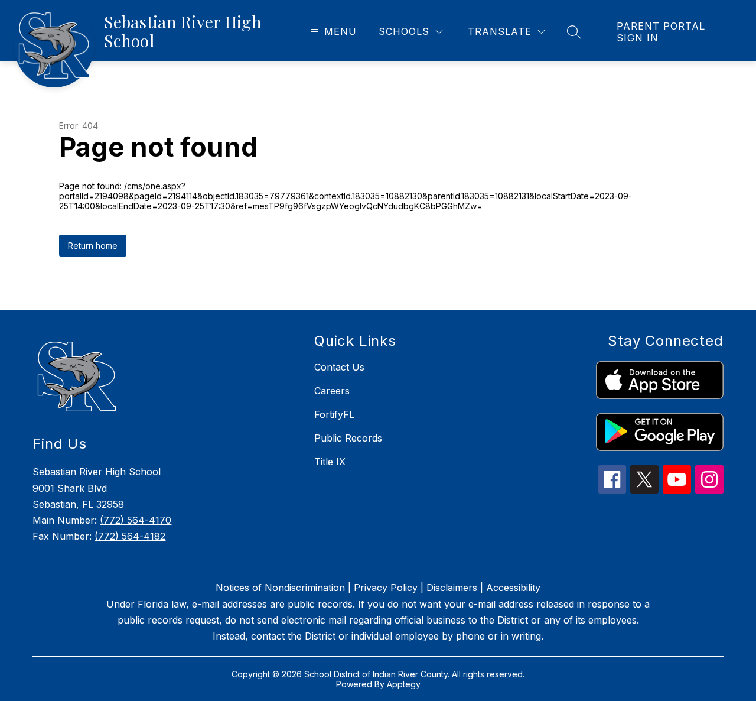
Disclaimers (451, 587)
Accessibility (513, 587)
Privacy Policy (386, 587)
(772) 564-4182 (129, 536)
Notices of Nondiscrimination (280, 587)
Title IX (330, 462)
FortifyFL (334, 414)
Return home (93, 246)
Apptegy (404, 684)
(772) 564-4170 (135, 520)
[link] (674, 32)
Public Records (348, 438)
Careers (332, 391)
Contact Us (339, 367)
